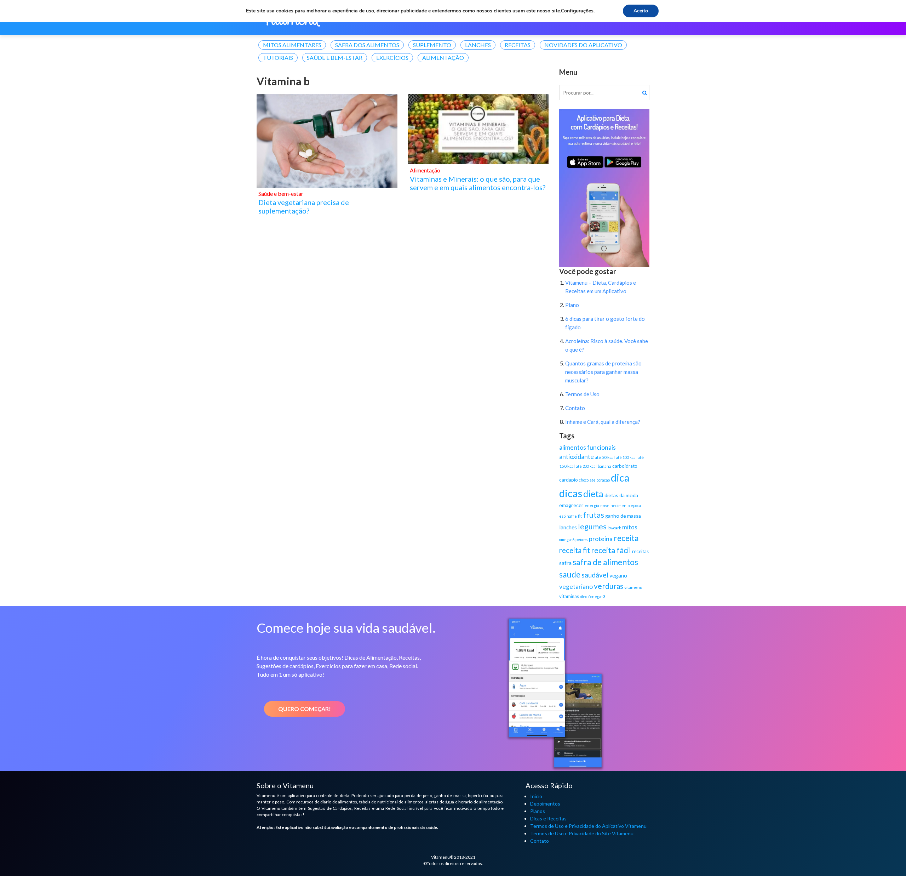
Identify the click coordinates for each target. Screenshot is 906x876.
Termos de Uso (582, 394)
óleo (583, 596)
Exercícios (392, 57)
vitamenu (633, 587)
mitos (629, 527)
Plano (572, 305)
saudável (594, 575)
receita (626, 538)
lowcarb (614, 527)
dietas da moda (621, 495)
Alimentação (443, 57)
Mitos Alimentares (292, 44)
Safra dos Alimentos (367, 44)
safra (565, 562)
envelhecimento (615, 505)
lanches (568, 527)
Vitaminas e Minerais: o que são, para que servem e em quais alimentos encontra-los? (477, 183)
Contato (575, 408)
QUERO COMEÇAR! (304, 708)
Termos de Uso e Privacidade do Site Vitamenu (581, 833)
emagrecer (571, 505)
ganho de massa (623, 516)
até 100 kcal (626, 457)
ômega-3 (596, 596)
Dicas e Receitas (548, 818)
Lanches (478, 44)
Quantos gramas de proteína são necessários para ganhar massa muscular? (603, 371)
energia (592, 505)
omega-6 (566, 539)
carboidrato (624, 466)
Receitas (518, 44)
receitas (640, 551)
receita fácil (611, 550)
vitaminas (569, 596)
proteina (601, 538)
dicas (570, 493)
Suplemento (432, 44)
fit (580, 516)
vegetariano (576, 586)
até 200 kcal (586, 466)
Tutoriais (278, 57)
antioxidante (576, 456)
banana (604, 466)
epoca (636, 505)
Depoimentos (545, 804)
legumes (592, 526)
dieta (593, 493)
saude (569, 574)
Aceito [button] (640, 10)
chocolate (587, 480)
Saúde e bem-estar (334, 57)
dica (620, 477)
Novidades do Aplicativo (583, 44)
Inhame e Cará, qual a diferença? (602, 422)
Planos (537, 811)
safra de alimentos (605, 562)
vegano (618, 575)
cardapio (568, 480)
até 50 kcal (605, 457)
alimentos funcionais (587, 447)
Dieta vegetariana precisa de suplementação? (303, 206)
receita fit (574, 550)
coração (603, 480)
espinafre (568, 516)
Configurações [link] (577, 10)
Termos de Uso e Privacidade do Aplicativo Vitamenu (588, 826)
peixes (581, 539)
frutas (593, 514)
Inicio (536, 796)
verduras (608, 585)
